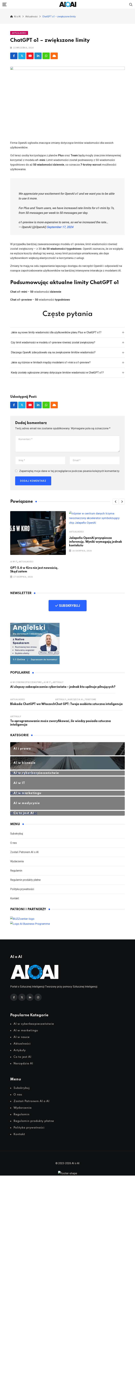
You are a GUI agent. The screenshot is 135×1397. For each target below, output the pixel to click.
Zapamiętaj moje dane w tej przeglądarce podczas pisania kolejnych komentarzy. (69, 471)
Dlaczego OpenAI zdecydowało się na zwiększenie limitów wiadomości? (53, 352)
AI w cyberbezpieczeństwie (26, 682)
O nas (13, 842)
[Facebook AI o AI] (13, 56)
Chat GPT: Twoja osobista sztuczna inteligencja (89, 704)
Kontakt (14, 898)
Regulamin (16, 870)
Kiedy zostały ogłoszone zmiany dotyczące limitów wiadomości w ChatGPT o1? (57, 372)
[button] (116, 501)
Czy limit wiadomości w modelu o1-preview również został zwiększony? (53, 342)
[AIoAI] (68, 4)
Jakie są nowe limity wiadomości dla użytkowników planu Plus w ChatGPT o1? (56, 332)
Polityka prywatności (22, 889)
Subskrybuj (16, 833)
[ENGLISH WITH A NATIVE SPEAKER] (35, 643)
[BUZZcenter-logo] (22, 918)
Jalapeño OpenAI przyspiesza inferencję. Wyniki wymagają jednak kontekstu (95, 542)
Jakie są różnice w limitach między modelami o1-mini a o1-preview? (51, 362)
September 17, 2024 (60, 227)
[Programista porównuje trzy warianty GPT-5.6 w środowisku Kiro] (38, 532)
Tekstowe (90, 699)
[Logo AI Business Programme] (30, 923)
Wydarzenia (17, 861)
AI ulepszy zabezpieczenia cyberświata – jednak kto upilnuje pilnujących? (62, 686)
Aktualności (26, 562)
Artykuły (58, 682)
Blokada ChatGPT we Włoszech (32, 704)
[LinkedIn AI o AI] (30, 997)
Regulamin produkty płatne (25, 879)
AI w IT (13, 562)
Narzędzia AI (75, 699)
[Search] (131, 4)
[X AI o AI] (22, 56)
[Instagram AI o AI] (38, 997)
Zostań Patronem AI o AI (24, 852)
